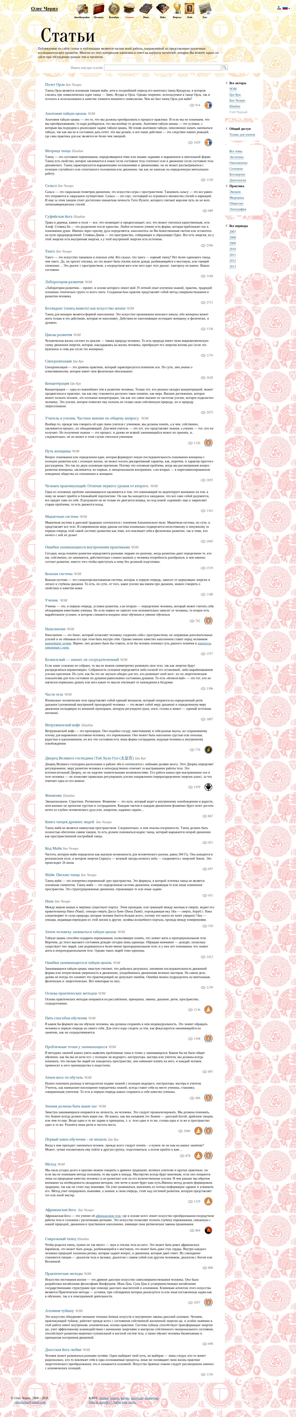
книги (114, 1398)
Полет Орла (55, 84)
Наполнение (55, 628)
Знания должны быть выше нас (71, 1106)
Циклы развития (58, 334)
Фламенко (53, 795)
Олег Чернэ (44, 8)
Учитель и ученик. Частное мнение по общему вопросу (92, 418)
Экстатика (236, 157)
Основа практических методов (71, 993)
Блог (205, 17)
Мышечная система (61, 516)
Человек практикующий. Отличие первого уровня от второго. (97, 485)
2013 (232, 266)
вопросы (137, 1398)
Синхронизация (58, 361)
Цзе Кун (235, 94)
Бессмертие (237, 174)
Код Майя (53, 848)
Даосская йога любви (63, 1349)
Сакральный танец (60, 1238)
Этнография (237, 209)
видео (125, 1398)
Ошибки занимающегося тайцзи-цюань (78, 962)
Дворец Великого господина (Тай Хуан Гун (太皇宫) (89, 758)
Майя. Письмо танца (62, 874)
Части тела (54, 694)
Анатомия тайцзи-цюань (65, 113)
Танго (50, 251)
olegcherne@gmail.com (30, 1402)
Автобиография (81, 17)
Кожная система (59, 573)
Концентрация (57, 383)
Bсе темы (235, 151)
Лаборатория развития (64, 281)
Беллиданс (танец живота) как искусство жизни (85, 308)
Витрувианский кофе (62, 724)
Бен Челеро (237, 100)
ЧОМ (233, 88)
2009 (232, 243)
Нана (49, 901)
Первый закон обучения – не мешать (76, 1139)
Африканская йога (61, 1209)
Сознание (236, 168)
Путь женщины (58, 451)
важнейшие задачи (58, 643)
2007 (232, 231)
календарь (152, 1398)
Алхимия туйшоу (59, 1310)
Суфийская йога (58, 216)
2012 (232, 260)
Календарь (114, 17)
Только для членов (242, 134)
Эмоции (235, 191)
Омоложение (238, 162)
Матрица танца (58, 150)
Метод (50, 1164)
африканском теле (108, 1215)
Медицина (236, 197)
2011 (232, 255)
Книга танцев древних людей (70, 821)
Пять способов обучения (66, 1017)
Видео (163, 17)
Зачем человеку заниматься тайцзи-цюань (80, 931)
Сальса (51, 185)
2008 (232, 237)
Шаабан (234, 106)
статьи (103, 1398)
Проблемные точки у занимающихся (76, 1046)
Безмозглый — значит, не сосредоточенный (82, 659)
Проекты (98, 17)
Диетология (237, 180)
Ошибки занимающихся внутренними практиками (87, 547)
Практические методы (64, 1273)
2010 (232, 249)
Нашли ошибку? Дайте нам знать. (112, 1402)
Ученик (52, 600)
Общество (236, 203)
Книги (146, 17)
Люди (189, 17)
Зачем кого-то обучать (64, 1077)
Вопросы (177, 17)
